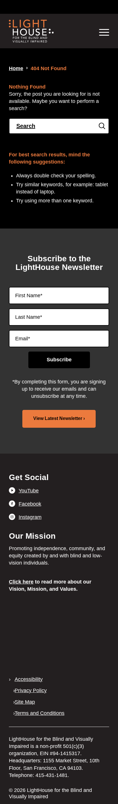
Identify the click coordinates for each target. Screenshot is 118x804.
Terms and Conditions (39, 713)
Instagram (30, 517)
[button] (101, 32)
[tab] (35, 7)
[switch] (83, 7)
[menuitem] (97, 32)
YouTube (29, 491)
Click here (21, 582)
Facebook (30, 504)
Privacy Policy (31, 690)
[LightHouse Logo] (49, 31)
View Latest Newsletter (57, 418)
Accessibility (29, 679)
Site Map (25, 702)
